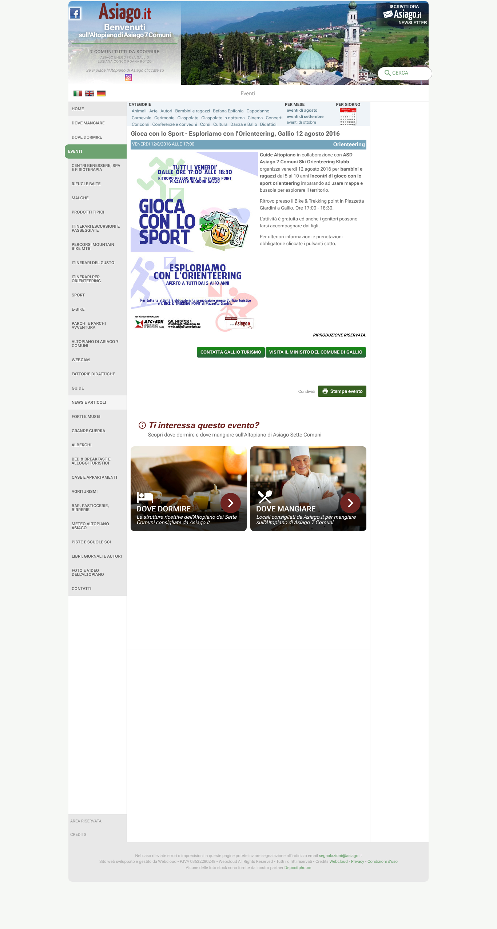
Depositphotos (298, 867)
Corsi (205, 124)
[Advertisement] (97, 705)
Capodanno (258, 110)
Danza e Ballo (243, 124)
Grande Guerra (88, 430)
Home (78, 109)
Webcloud (338, 861)
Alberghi (81, 445)
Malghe (80, 198)
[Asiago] (125, 13)
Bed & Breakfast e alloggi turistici (91, 461)
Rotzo (146, 62)
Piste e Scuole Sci (91, 542)
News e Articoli (89, 402)
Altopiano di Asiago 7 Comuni (95, 343)
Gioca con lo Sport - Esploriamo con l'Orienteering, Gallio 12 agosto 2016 (235, 133)
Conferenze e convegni (174, 124)
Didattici (268, 124)
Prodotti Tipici (88, 212)
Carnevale (141, 117)
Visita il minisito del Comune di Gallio (315, 352)
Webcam (81, 360)
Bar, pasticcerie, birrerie (90, 507)
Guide (78, 388)
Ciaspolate (188, 117)
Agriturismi (85, 491)
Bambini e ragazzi (192, 110)
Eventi (75, 151)
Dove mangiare (88, 123)
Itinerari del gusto (93, 262)
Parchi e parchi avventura (89, 325)
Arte (154, 110)
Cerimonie (164, 117)
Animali (139, 110)
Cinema (255, 117)
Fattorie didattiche (93, 374)
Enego (120, 58)
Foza (131, 58)
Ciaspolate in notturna (222, 117)
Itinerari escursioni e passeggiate (96, 228)
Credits (78, 834)
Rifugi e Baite (86, 184)
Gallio (143, 58)
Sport (78, 295)
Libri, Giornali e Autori (97, 556)
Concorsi (141, 124)
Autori (166, 110)
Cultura (220, 124)
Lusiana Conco (112, 62)
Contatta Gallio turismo (230, 352)
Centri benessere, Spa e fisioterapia (96, 167)
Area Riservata (86, 821)
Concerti (274, 117)
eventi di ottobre (301, 122)
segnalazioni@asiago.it (340, 855)
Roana (133, 62)
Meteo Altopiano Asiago (90, 526)
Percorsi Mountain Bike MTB (93, 246)
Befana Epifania (228, 110)
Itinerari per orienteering (86, 279)
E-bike (78, 309)
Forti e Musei (86, 416)
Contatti (81, 588)
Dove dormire (87, 137)
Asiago (107, 58)
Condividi (306, 391)
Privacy (357, 861)
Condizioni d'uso (382, 861)
